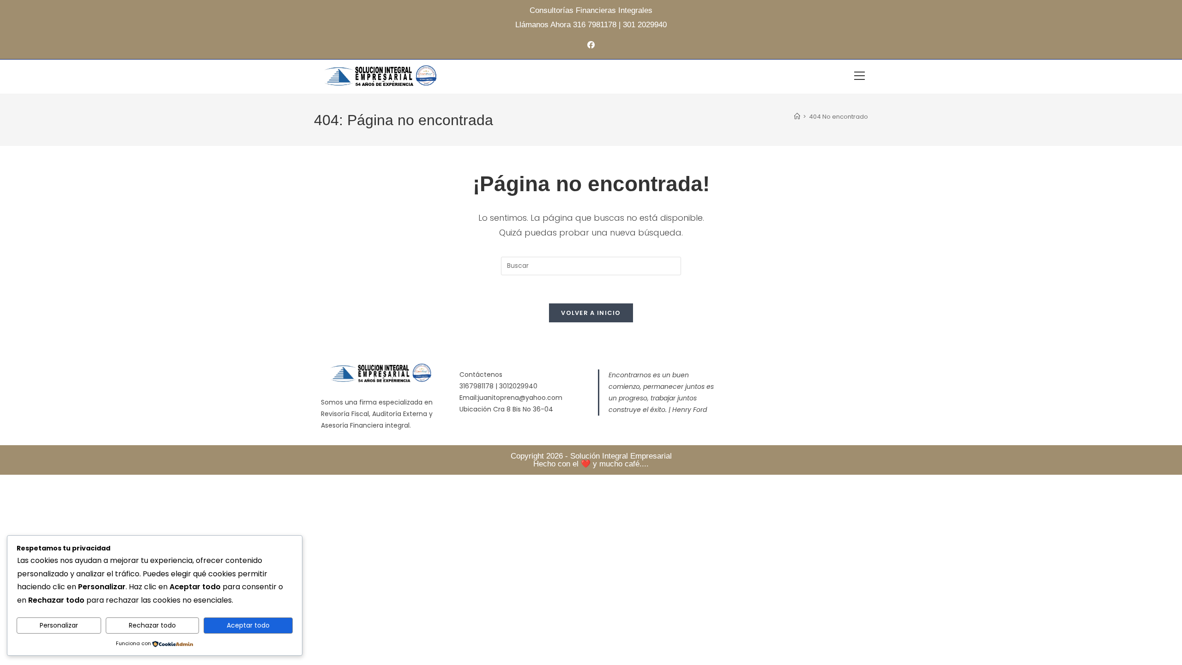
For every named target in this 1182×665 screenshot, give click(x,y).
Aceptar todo (248, 625)
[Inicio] (797, 116)
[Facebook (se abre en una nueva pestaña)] (591, 45)
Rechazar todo (152, 625)
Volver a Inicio (591, 312)
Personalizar (59, 625)
